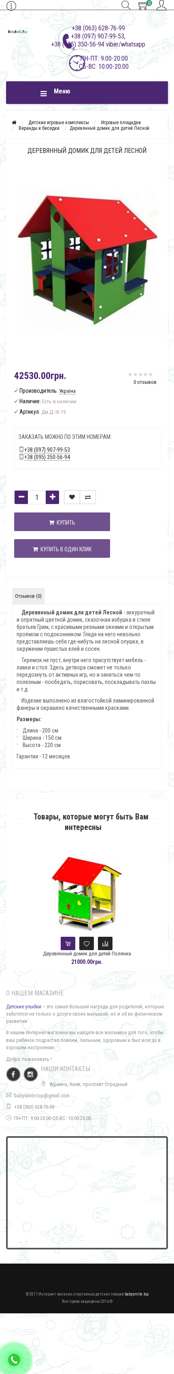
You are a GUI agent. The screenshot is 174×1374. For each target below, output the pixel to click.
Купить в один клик (64, 549)
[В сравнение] (88, 497)
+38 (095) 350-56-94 (47, 457)
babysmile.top (137, 1294)
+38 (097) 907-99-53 (47, 450)
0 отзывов (145, 382)
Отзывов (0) (28, 596)
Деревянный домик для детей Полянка (87, 954)
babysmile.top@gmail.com (42, 1095)
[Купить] (68, 943)
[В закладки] (72, 497)
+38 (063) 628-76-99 (34, 1107)
